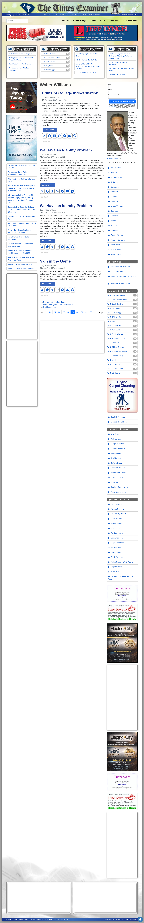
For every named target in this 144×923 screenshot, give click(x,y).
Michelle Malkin (116, 523)
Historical (114, 201)
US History (116, 373)
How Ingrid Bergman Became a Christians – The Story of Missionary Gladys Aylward (121, 56)
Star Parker (115, 571)
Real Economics (49, 307)
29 (73, 312)
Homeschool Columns (119, 473)
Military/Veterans (117, 206)
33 (91, 312)
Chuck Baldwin (116, 519)
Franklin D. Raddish (118, 468)
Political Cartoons (51, 54)
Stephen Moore (116, 567)
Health (113, 221)
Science (114, 225)
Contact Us (114, 21)
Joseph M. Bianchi (117, 444)
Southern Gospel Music (119, 487)
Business (114, 211)
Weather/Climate (117, 235)
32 (86, 312)
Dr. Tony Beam (116, 463)
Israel (114, 360)
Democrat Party (117, 356)
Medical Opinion (117, 547)
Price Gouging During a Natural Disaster (58, 305)
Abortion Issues (116, 254)
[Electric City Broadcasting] (122, 643)
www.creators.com (113, 158)
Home (93, 21)
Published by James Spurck (121, 283)
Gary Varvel (49, 66)
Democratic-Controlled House (54, 302)
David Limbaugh (117, 552)
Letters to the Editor (118, 422)
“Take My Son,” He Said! (117, 74)
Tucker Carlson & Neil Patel (121, 562)
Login (102, 21)
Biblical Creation (118, 347)
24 (50, 312)
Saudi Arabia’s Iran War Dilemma (20, 64)
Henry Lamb (115, 528)
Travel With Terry (117, 271)
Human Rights (116, 249)
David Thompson (117, 477)
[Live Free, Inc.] (21, 138)
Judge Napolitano (117, 543)
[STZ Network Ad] (21, 97)
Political (114, 172)
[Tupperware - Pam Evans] (122, 593)
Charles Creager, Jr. (118, 449)
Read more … (50, 130)
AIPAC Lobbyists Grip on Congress (20, 54)
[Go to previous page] (46, 312)
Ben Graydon (116, 453)
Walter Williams (116, 504)
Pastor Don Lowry (117, 492)
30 (77, 312)
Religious (114, 182)
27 (64, 312)
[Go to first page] (42, 312)
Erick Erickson (116, 538)
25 (55, 312)
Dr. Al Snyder (115, 482)
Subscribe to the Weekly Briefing (122, 101)
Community (115, 187)
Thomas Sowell (116, 509)
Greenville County (118, 338)
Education (114, 192)
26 (59, 312)
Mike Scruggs (50, 70)
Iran (113, 321)
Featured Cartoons (118, 240)
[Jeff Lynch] (72, 33)
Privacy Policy (112, 106)
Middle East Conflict (119, 351)
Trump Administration (53, 58)
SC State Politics (117, 177)
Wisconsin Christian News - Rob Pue (121, 578)
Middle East (116, 325)
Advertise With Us (130, 21)
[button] (44, 135)
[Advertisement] (22, 306)
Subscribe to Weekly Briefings (74, 21)
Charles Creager (118, 334)
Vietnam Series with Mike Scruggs (123, 276)
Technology (115, 230)
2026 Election (117, 317)
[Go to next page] (95, 312)
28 (68, 312)
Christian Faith (117, 369)
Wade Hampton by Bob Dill (121, 267)
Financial (114, 216)
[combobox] (17, 21)
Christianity (116, 364)
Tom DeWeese (116, 557)
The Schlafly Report (118, 514)
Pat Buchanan (116, 533)
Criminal (114, 197)
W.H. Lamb (116, 330)
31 (82, 312)
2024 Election (116, 168)
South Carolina (51, 62)
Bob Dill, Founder (117, 417)
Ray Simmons (116, 458)
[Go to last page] (99, 312)
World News (115, 245)
